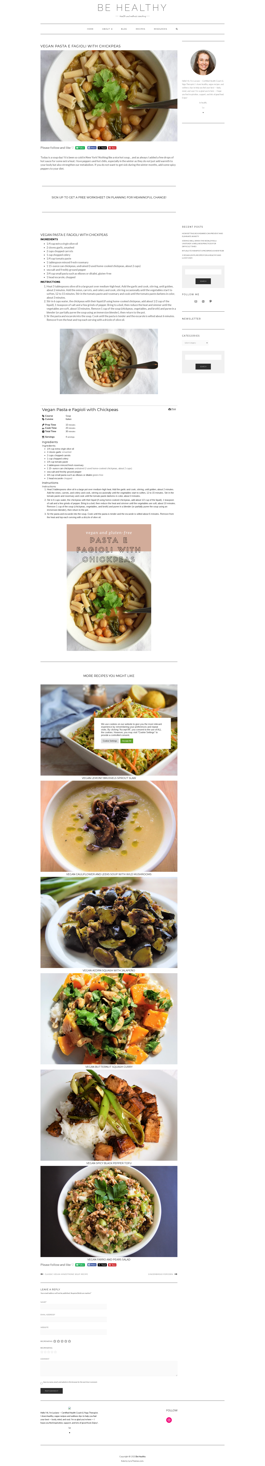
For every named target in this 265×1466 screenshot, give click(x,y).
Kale (123, 1461)
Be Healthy (132, 7)
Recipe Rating (46, 1341)
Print (173, 409)
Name (43, 1302)
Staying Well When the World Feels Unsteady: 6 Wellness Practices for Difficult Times (199, 244)
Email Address (47, 1315)
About (106, 29)
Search (203, 281)
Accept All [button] (126, 741)
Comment (44, 1359)
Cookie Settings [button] (110, 741)
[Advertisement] (203, 174)
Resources (160, 29)
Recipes (140, 29)
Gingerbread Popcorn (160, 1274)
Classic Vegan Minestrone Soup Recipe (66, 1274)
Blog (124, 29)
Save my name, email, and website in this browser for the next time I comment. (70, 1382)
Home (90, 29)
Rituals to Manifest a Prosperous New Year (203, 251)
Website (44, 1327)
